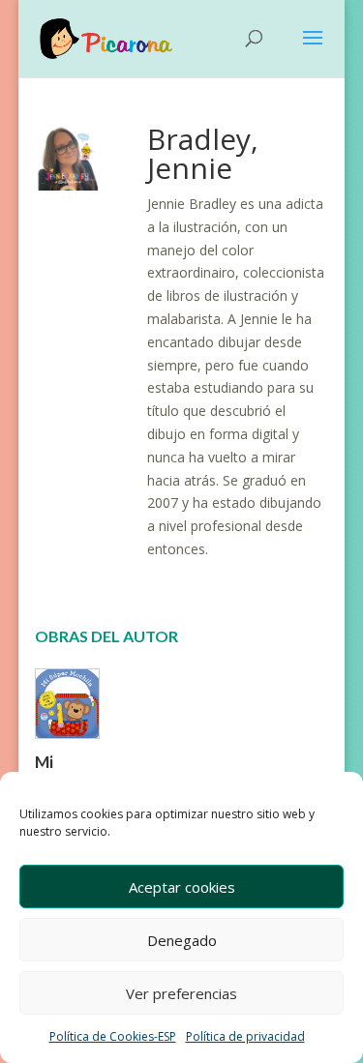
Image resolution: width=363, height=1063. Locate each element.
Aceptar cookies (182, 887)
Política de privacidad (245, 1036)
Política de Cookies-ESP (112, 1036)
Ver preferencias (181, 993)
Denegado (182, 940)
